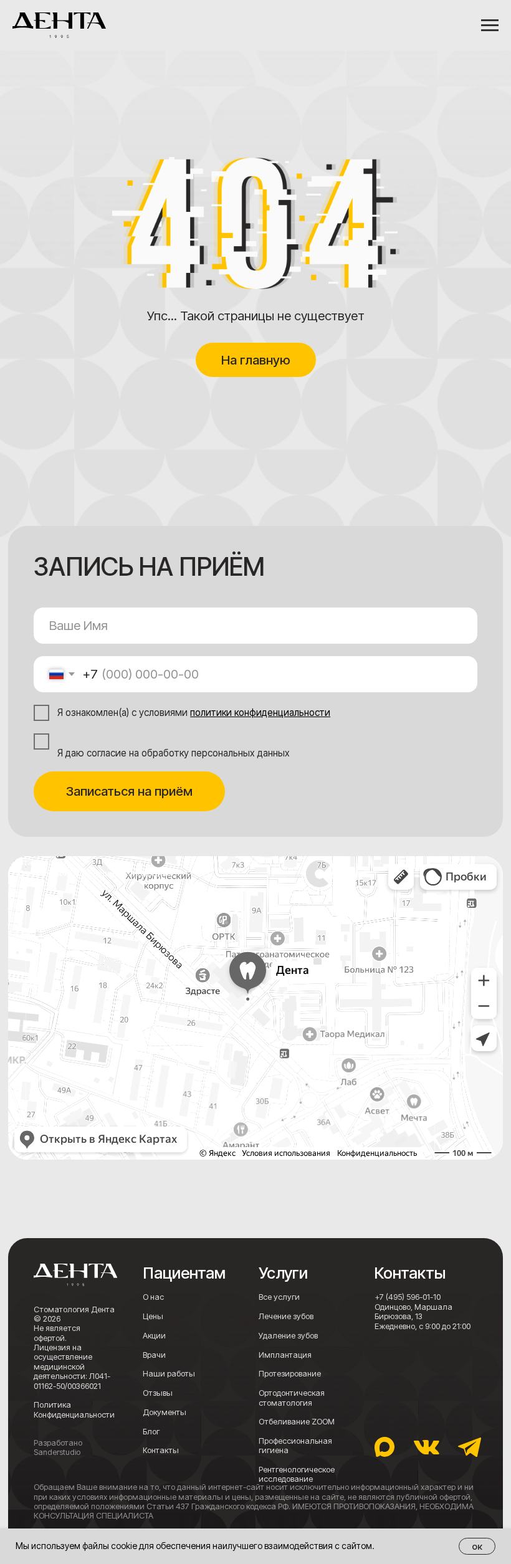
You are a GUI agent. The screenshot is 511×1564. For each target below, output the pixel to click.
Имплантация (285, 1355)
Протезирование (290, 1373)
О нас (153, 1297)
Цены (153, 1316)
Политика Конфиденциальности (74, 1409)
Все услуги (279, 1297)
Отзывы (158, 1393)
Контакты (161, 1450)
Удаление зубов (288, 1335)
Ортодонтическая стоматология (292, 1397)
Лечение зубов (286, 1316)
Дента (20, 861)
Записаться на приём (129, 791)
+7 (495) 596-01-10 (408, 1297)
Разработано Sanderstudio (58, 1447)
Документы (164, 1412)
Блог (151, 1431)
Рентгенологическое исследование (297, 1474)
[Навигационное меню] (490, 25)
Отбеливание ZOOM (297, 1421)
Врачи (154, 1355)
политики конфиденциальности (260, 712)
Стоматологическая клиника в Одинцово (91, 872)
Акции (154, 1335)
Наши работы (169, 1373)
